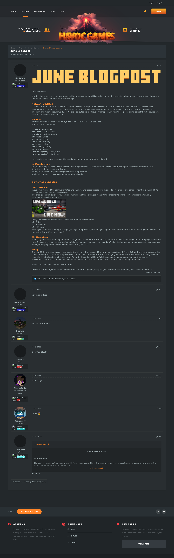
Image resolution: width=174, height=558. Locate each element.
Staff (62, 11)
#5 (160, 375)
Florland (20, 331)
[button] (40, 11)
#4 (160, 347)
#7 (160, 437)
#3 (160, 318)
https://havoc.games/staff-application (67, 174)
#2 (160, 290)
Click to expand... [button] (97, 468)
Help (73, 529)
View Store (143, 544)
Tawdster (20, 449)
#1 (160, 66)
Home (13, 11)
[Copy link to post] (157, 66)
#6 (160, 408)
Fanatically (20, 421)
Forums (25, 11)
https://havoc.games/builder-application (69, 172)
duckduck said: (40, 444)
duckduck (16, 54)
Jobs (73, 543)
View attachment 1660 (96, 451)
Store (159, 11)
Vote (52, 11)
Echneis (20, 359)
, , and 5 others (56, 279)
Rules (74, 536)
